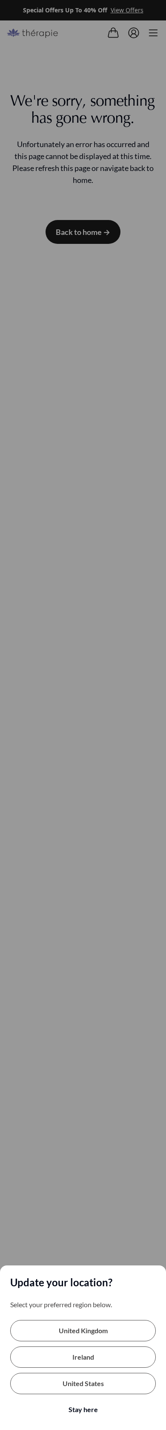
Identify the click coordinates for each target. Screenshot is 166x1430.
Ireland (83, 1357)
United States (83, 1383)
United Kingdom (83, 1330)
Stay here (83, 1409)
